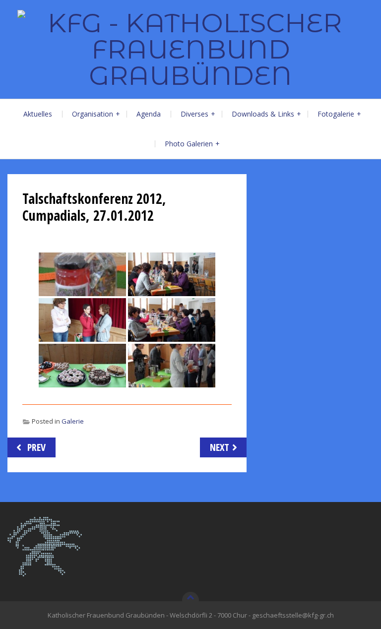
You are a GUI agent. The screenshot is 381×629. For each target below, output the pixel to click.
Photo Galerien (189, 143)
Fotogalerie (336, 114)
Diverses (194, 114)
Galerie (73, 421)
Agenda (148, 114)
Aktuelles (37, 114)
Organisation (92, 114)
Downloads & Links (263, 114)
